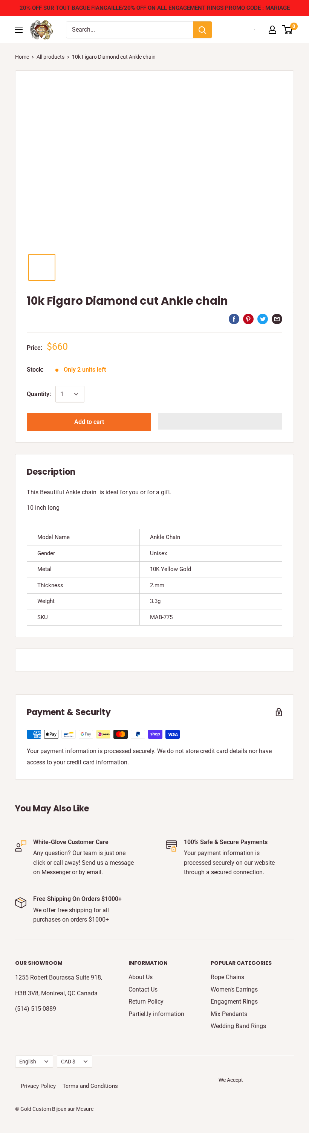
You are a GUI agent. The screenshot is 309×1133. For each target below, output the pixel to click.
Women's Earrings (234, 989)
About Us (140, 977)
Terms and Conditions (90, 1086)
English (27, 1062)
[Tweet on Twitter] (262, 318)
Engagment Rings (234, 1001)
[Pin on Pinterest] (248, 318)
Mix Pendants (229, 1014)
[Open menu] (19, 30)
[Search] (202, 29)
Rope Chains (227, 977)
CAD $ (68, 1062)
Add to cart (89, 421)
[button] (220, 421)
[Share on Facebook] (234, 318)
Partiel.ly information (156, 1014)
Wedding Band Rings (238, 1026)
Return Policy (146, 1001)
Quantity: (39, 394)
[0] (287, 29)
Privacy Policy (38, 1086)
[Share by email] (277, 318)
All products (50, 57)
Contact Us (143, 989)
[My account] (272, 30)
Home (22, 57)
